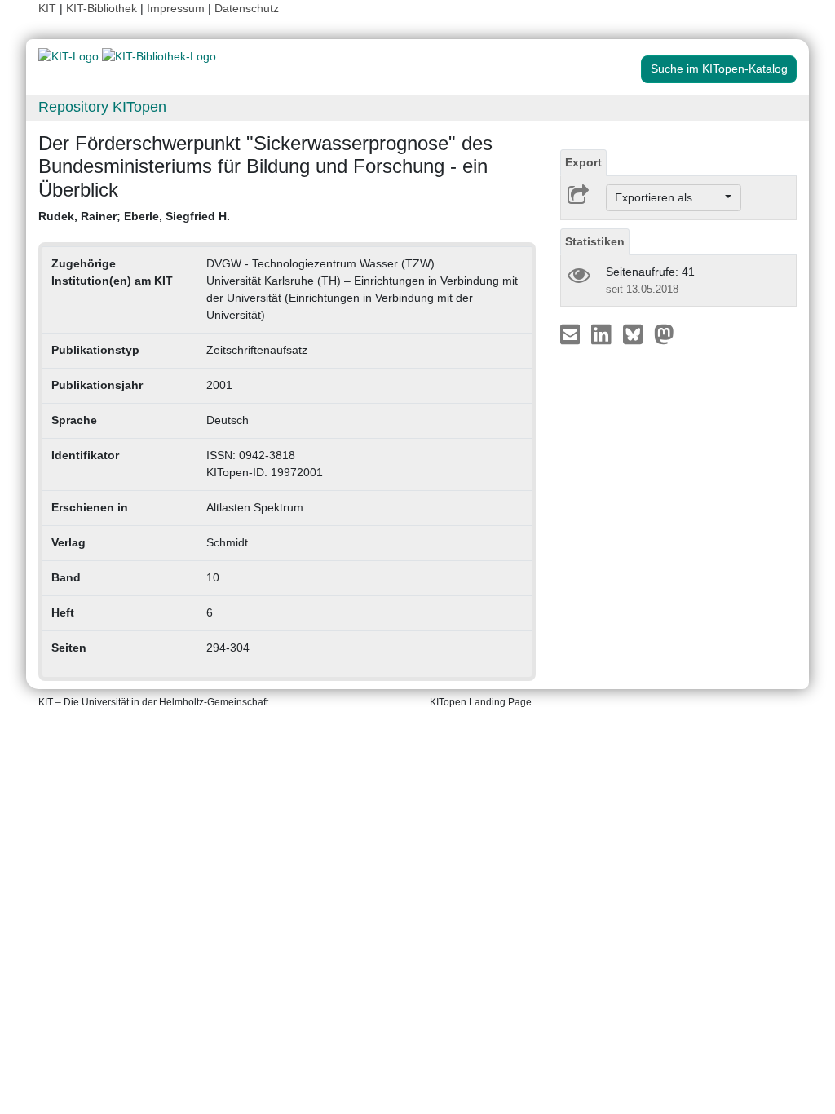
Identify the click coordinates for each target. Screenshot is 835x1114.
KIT (47, 8)
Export (583, 162)
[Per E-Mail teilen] (572, 333)
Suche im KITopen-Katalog (719, 68)
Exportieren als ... (668, 197)
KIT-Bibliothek (103, 8)
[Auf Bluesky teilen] (637, 333)
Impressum (176, 8)
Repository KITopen (102, 107)
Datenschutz (246, 8)
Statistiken (595, 241)
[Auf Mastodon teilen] (664, 333)
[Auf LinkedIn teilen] (603, 333)
